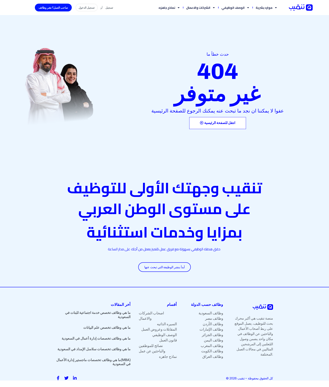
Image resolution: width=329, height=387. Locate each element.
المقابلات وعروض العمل (159, 329)
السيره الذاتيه (167, 324)
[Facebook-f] (58, 378)
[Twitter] (66, 378)
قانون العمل (168, 340)
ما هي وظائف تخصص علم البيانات (107, 327)
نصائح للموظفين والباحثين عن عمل (152, 348)
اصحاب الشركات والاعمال (151, 316)
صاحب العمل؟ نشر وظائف (53, 7)
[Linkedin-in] (75, 378)
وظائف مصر (214, 318)
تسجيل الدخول (87, 7)
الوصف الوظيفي (233, 7)
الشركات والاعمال (198, 7)
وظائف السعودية (211, 313)
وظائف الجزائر (212, 335)
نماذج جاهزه (167, 7)
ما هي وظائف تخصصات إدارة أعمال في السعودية (96, 338)
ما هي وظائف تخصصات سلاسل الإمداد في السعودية (94, 349)
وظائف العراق (212, 356)
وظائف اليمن (213, 340)
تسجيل (109, 7)
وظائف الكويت (212, 351)
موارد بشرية (264, 7)
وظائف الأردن (213, 324)
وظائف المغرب (212, 346)
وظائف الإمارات (211, 329)
